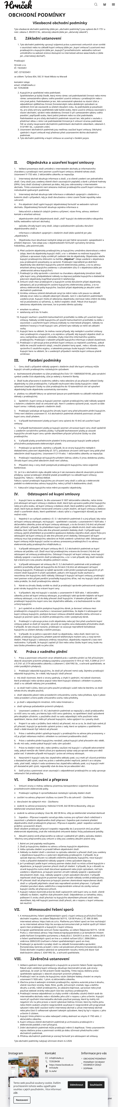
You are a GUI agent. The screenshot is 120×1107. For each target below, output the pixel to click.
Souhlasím (96, 1084)
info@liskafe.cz (56, 1058)
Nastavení (22, 1100)
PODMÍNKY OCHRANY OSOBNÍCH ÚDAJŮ (94, 1063)
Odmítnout (76, 1084)
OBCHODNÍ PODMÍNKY (94, 1058)
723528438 (54, 1061)
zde (15, 1092)
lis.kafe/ (53, 1071)
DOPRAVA (87, 1068)
